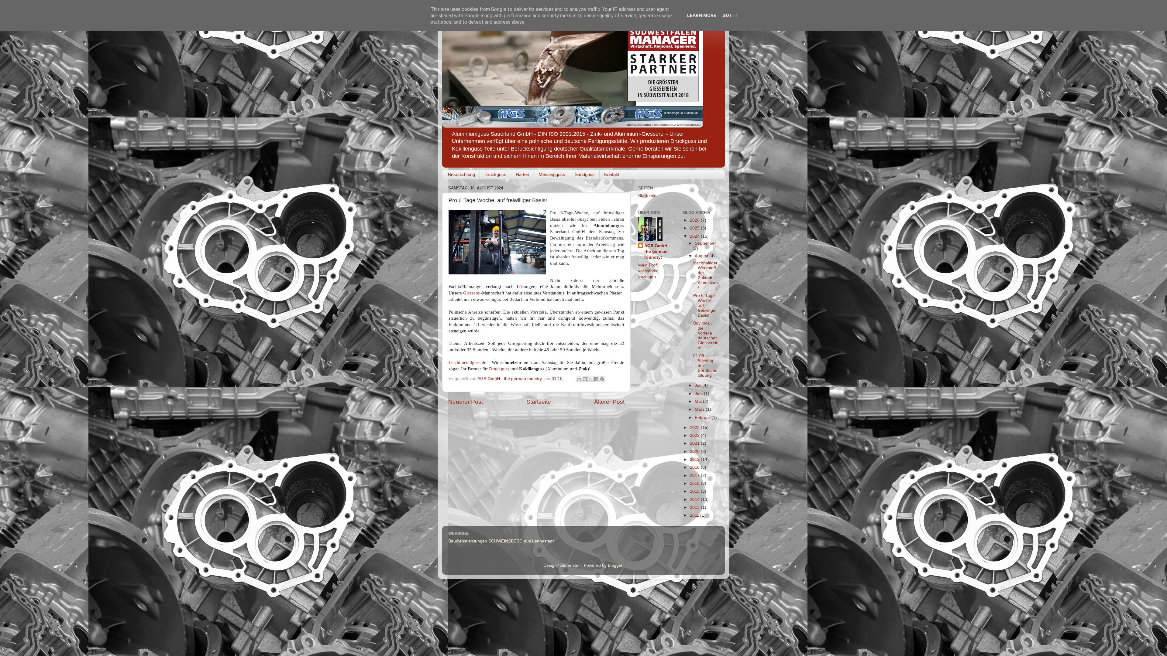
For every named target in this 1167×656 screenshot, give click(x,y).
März (700, 409)
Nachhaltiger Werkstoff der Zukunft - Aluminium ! (705, 275)
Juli (698, 385)
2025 (695, 228)
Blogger (615, 565)
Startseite (538, 402)
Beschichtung (461, 174)
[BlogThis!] (585, 379)
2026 (695, 220)
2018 (695, 467)
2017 (695, 475)
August (702, 256)
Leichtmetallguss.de (467, 362)
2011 (695, 515)
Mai (699, 401)
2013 (695, 507)
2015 (695, 491)
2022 (695, 435)
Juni (699, 393)
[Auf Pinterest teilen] (602, 379)
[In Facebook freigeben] (596, 379)
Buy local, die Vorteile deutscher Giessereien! (705, 335)
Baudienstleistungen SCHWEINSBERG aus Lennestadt (501, 541)
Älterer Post (609, 402)
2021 (695, 443)
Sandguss (585, 174)
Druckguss (495, 174)
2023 (695, 427)
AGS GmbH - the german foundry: (657, 251)
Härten (522, 174)
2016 (695, 483)
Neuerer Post (465, 402)
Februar (703, 417)
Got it (730, 15)
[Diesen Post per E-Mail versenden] (579, 379)
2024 (695, 236)
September (705, 243)
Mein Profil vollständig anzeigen (648, 271)
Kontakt (611, 174)
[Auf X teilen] (590, 379)
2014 (695, 499)
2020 (695, 451)
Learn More (701, 15)
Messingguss (552, 174)
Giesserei (471, 293)
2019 (695, 459)
